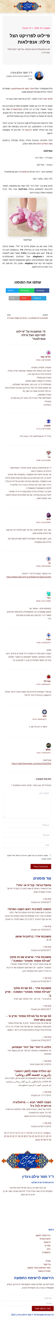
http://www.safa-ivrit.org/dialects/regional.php (29, 576)
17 (8, 1133)
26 (30, 1136)
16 (10, 1133)
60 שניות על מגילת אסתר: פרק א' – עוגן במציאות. (28, 1017)
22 (41, 1136)
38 (44, 1139)
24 (36, 1136)
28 (25, 1136)
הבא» (37, 1139)
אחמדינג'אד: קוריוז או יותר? (33, 885)
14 (16, 1133)
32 (13, 1136)
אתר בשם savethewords (22, 88)
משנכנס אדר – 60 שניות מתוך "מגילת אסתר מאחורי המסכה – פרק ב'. (28, 991)
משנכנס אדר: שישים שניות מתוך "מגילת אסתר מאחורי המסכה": (30, 959)
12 (22, 1133)
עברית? (47, 681)
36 (50, 1139)
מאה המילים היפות (44, 143)
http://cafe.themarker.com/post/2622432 (31, 763)
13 (19, 1133)
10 (27, 1133)
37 (47, 1139)
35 (5, 1136)
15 (13, 1133)
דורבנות (28, 129)
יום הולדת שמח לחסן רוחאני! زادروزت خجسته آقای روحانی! (32, 1073)
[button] (49, 6)
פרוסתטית (24, 171)
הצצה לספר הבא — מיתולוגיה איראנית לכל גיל (32, 1104)
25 (33, 1136)
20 (47, 1136)
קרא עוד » (47, 898)
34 (8, 1136)
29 (22, 1136)
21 (44, 1136)
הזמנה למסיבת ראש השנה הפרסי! (29, 909)
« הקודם (47, 1133)
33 (10, 1136)
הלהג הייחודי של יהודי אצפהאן (31, 1047)
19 (50, 1136)
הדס (49, 519)
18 (5, 1133)
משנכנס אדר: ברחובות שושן (33, 936)
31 (16, 1136)
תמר (44, 716)
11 (25, 1133)
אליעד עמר (47, 98)
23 (39, 1136)
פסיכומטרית (16, 109)
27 (27, 1136)
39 (41, 1139)
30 (19, 1136)
